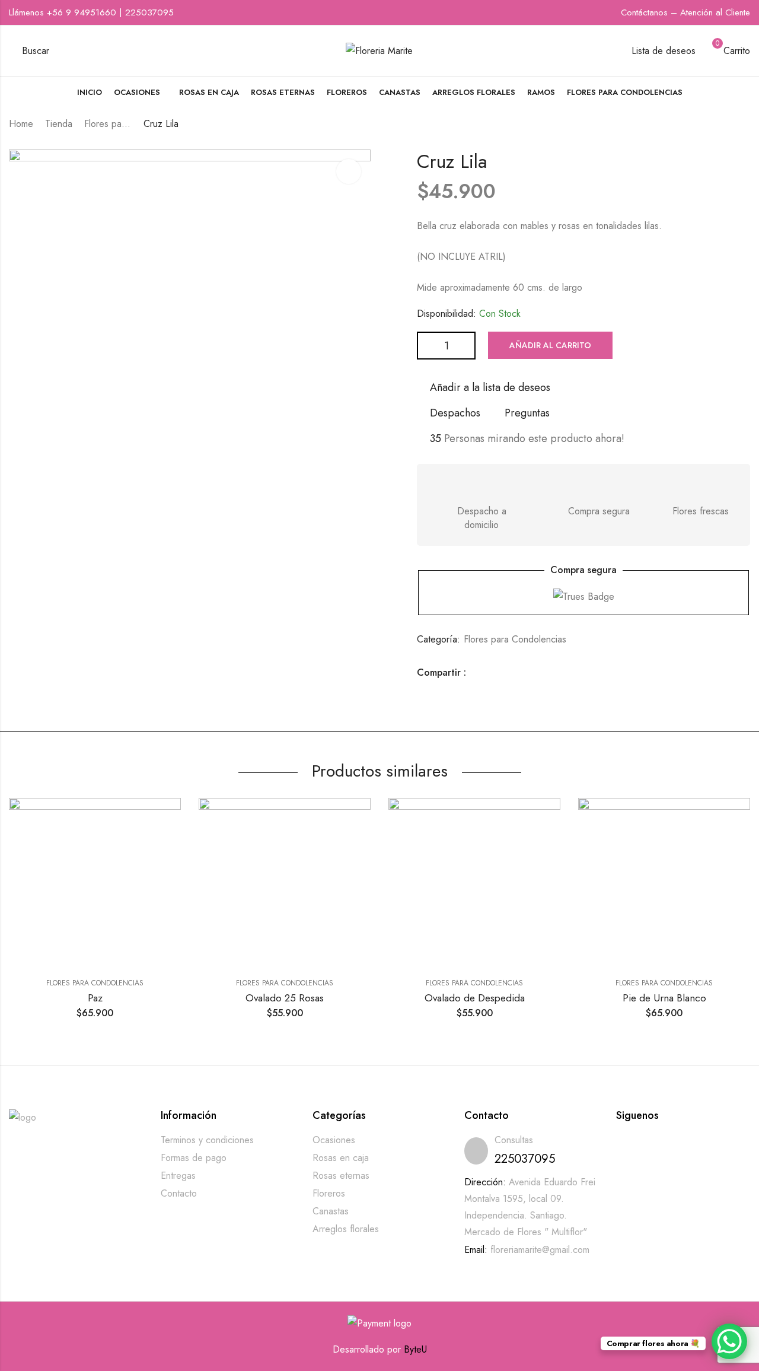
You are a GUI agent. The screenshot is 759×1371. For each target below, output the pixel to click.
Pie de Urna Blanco (664, 998)
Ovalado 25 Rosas (284, 998)
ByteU (415, 1349)
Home (21, 124)
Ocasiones (333, 1140)
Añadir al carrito (550, 345)
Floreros (328, 1193)
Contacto (179, 1193)
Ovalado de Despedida (475, 998)
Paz (95, 998)
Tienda (58, 124)
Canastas (330, 1211)
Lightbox (348, 171)
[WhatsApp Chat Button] (729, 1341)
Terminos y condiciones (207, 1140)
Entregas (178, 1175)
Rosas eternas (340, 1175)
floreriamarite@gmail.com (539, 1250)
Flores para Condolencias (108, 124)
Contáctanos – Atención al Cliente (685, 12)
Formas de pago (194, 1158)
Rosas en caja (340, 1158)
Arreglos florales (345, 1229)
